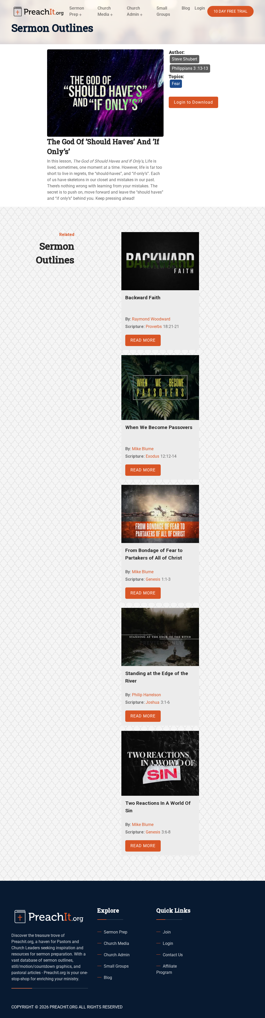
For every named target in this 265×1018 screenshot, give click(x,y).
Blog (186, 8)
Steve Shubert (184, 59)
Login (168, 943)
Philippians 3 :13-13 (190, 68)
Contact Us (173, 954)
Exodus (152, 456)
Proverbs (154, 326)
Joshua (152, 702)
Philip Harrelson (146, 694)
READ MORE (143, 340)
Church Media (116, 943)
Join (167, 932)
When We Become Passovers (158, 427)
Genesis (153, 579)
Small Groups (163, 11)
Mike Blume (142, 448)
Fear (176, 83)
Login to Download (193, 102)
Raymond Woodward (151, 319)
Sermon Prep (115, 932)
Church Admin (117, 954)
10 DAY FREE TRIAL (230, 11)
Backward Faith (142, 298)
